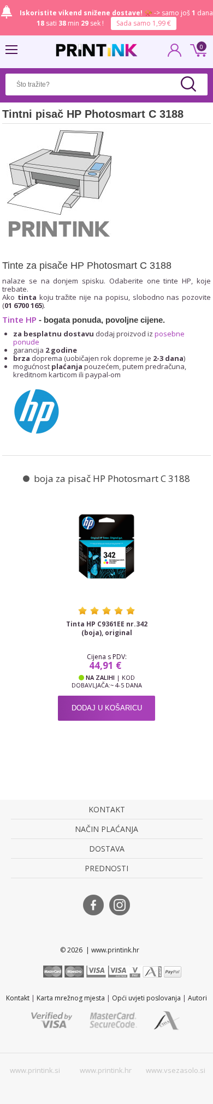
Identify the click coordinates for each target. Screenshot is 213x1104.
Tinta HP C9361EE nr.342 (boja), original (106, 628)
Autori (197, 998)
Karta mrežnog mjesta (71, 998)
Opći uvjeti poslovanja (146, 998)
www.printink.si (35, 1070)
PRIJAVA (175, 53)
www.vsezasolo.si (175, 1070)
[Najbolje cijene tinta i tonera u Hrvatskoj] (97, 50)
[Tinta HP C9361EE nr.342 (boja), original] (106, 545)
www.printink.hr (106, 1070)
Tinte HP (19, 319)
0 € (197, 49)
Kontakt (17, 998)
